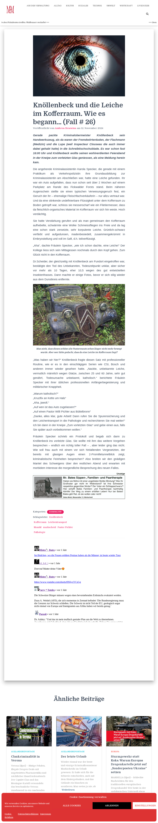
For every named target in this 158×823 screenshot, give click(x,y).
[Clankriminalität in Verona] (29, 731)
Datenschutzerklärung (28, 814)
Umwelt (110, 6)
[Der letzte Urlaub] (79, 731)
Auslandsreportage (23, 752)
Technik (97, 6)
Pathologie (39, 532)
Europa (115, 752)
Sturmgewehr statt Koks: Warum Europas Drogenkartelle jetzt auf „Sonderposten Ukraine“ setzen (129, 764)
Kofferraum (40, 522)
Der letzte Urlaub (73, 756)
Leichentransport (57, 522)
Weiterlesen (68, 790)
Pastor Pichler (65, 527)
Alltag (57, 6)
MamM (38, 527)
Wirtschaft (126, 6)
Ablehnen (112, 805)
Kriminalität (55, 512)
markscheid (49, 527)
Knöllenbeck (56, 517)
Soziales (83, 6)
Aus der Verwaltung (38, 6)
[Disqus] (79, 583)
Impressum (45, 814)
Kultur (70, 6)
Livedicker (143, 6)
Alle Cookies (72, 805)
